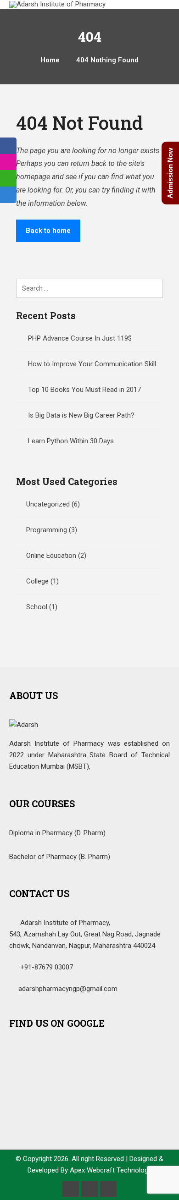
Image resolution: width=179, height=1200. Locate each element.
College (37, 581)
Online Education (51, 555)
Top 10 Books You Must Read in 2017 (84, 389)
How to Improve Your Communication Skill (92, 364)
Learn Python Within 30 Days (71, 441)
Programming (46, 530)
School (36, 607)
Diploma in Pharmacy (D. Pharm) (57, 833)
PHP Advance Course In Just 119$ (80, 338)
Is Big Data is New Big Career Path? (81, 415)
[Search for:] (89, 288)
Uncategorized (48, 504)
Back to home (48, 230)
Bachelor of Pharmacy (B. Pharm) (59, 857)
